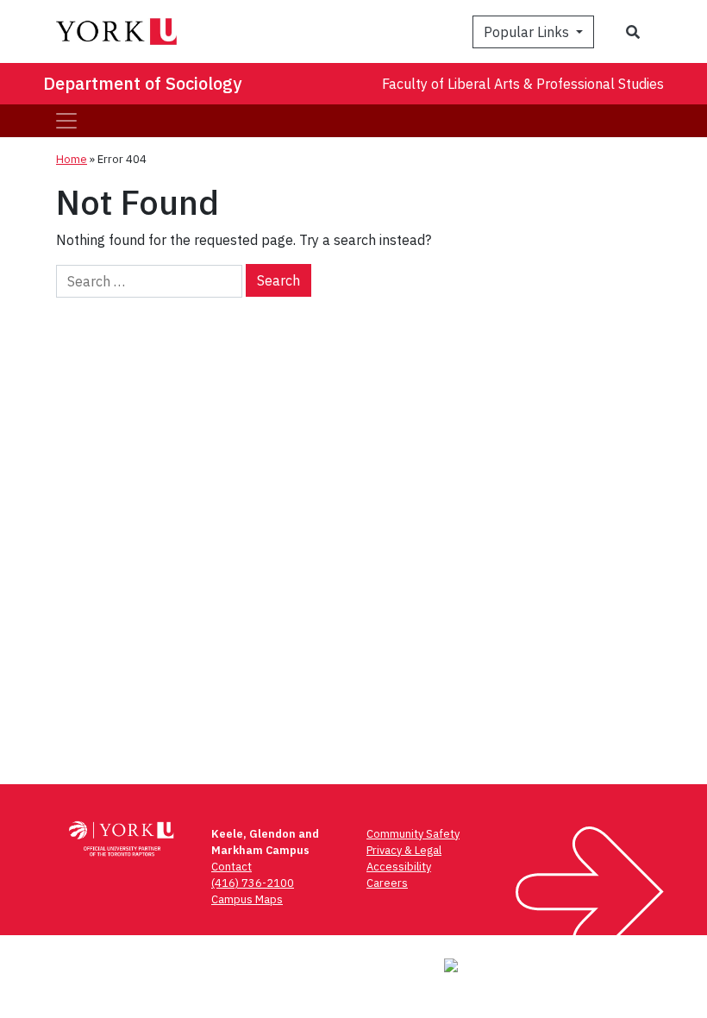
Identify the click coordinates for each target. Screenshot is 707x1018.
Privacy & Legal (403, 850)
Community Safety (413, 833)
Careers (387, 883)
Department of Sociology (142, 83)
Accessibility (398, 866)
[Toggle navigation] (66, 120)
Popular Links (528, 32)
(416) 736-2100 (252, 883)
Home (71, 159)
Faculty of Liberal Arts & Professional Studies (523, 83)
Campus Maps (247, 899)
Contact (231, 866)
